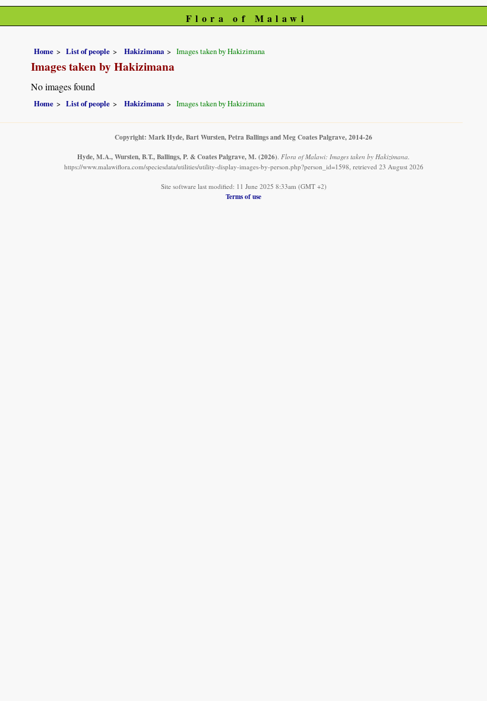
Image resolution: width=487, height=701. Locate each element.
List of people (88, 51)
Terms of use (243, 196)
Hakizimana (143, 51)
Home (43, 51)
